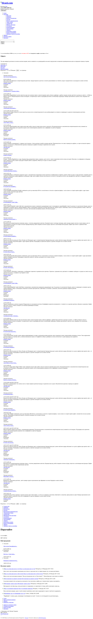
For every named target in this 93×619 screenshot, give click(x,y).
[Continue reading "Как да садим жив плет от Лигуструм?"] (13, 573)
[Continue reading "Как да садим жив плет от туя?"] (11, 568)
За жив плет (6, 506)
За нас (5, 13)
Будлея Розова (9, 410)
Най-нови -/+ (4, 65)
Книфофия (9, 300)
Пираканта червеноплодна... (10, 560)
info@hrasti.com (4, 613)
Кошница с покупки (8, 602)
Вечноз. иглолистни (11, 18)
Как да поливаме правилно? (26, 588)
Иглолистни (6, 509)
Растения (5, 14)
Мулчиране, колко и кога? (24, 583)
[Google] (1, 615)
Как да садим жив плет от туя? (27, 568)
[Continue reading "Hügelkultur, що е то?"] (9, 593)
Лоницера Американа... (9, 459)
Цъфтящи (8, 17)
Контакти (5, 37)
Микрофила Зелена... (8, 476)
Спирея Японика (9, 490)
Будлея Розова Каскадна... (9, 331)
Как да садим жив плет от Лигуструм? (33, 573)
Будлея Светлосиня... (8, 442)
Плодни (8, 19)
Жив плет (8, 15)
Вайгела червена (10, 379)
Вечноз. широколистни (12, 20)
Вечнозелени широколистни (10, 511)
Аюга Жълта (10, 362)
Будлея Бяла (9, 347)
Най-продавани (4, 69)
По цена (3, 67)
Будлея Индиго (9, 186)
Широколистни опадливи (9, 515)
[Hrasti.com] (7, 3)
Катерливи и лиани (11, 31)
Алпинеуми (9, 23)
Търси (2, 43)
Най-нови (3, 66)
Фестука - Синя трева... (9, 554)
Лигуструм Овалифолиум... (10, 76)
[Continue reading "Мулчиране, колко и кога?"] (10, 583)
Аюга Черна (8, 122)
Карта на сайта (7, 607)
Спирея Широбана (10, 170)
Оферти (5, 35)
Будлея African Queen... (9, 251)
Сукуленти (9, 26)
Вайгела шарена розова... (9, 139)
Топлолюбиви (9, 28)
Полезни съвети (7, 36)
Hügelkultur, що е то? (20, 593)
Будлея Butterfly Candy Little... (10, 202)
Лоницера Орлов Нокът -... (10, 219)
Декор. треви (9, 22)
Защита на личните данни (9, 604)
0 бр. (6, 6)
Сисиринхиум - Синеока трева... (11, 91)
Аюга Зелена (8, 425)
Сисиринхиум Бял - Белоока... (10, 315)
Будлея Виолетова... (8, 394)
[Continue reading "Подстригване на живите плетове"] (12, 578)
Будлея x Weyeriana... (8, 267)
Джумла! (26, 617)
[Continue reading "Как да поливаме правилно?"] (11, 588)
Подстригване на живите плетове (30, 578)
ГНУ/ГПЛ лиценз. (42, 617)
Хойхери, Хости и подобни (13, 34)
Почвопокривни (10, 27)
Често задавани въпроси (9, 599)
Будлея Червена (9, 236)
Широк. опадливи (10, 24)
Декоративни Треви (8, 512)
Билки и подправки (11, 32)
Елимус (7, 155)
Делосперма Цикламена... (9, 108)
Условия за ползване (8, 606)
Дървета (8, 30)
